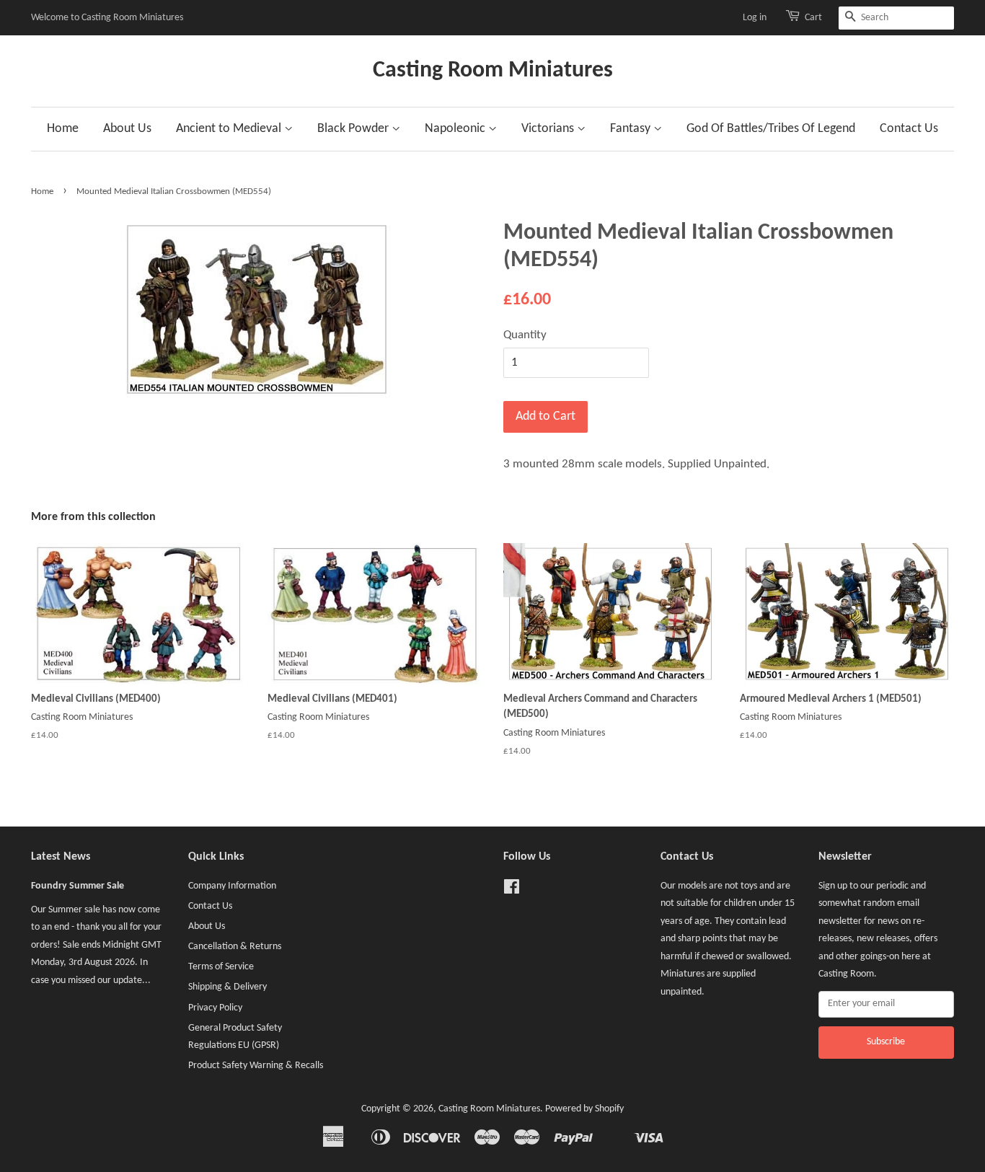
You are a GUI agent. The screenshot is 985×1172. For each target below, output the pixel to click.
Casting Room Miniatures (493, 70)
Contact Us (909, 129)
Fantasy (631, 129)
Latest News (60, 857)
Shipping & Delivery (227, 987)
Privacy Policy (215, 1008)
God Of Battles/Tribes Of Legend (770, 129)
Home (63, 129)
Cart (813, 17)
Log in (755, 17)
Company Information (232, 886)
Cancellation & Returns (234, 946)
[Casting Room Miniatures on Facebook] (511, 890)
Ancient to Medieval (230, 129)
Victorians (549, 129)
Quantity (525, 335)
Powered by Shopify (584, 1108)
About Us (127, 129)
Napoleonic (456, 129)
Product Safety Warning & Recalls (255, 1065)
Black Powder (354, 129)
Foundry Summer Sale (77, 886)
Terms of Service (221, 966)
